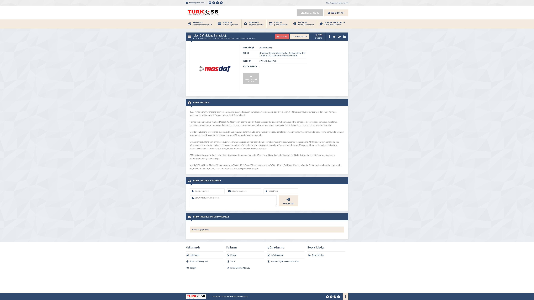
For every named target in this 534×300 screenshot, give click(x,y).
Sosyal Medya (318, 255)
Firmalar (196, 38)
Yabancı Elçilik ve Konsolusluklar (285, 261)
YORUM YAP (288, 204)
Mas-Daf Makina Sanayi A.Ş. (246, 38)
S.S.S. (232, 261)
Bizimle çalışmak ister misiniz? (337, 3)
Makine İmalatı (206, 38)
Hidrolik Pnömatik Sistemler (224, 38)
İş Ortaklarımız (277, 255)
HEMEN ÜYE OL (312, 13)
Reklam (233, 255)
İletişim (193, 268)
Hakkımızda (195, 255)
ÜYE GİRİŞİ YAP (337, 13)
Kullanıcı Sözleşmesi (199, 261)
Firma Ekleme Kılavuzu (240, 268)
